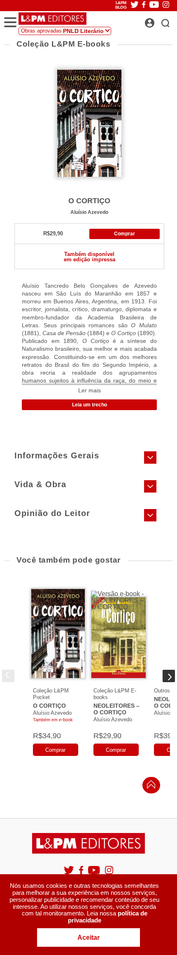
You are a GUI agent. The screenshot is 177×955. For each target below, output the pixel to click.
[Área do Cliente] (158, 21)
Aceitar (88, 937)
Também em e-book (53, 719)
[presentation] (8, 676)
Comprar (124, 234)
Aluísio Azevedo (89, 212)
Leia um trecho (89, 405)
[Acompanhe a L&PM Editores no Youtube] (94, 873)
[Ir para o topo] (149, 786)
